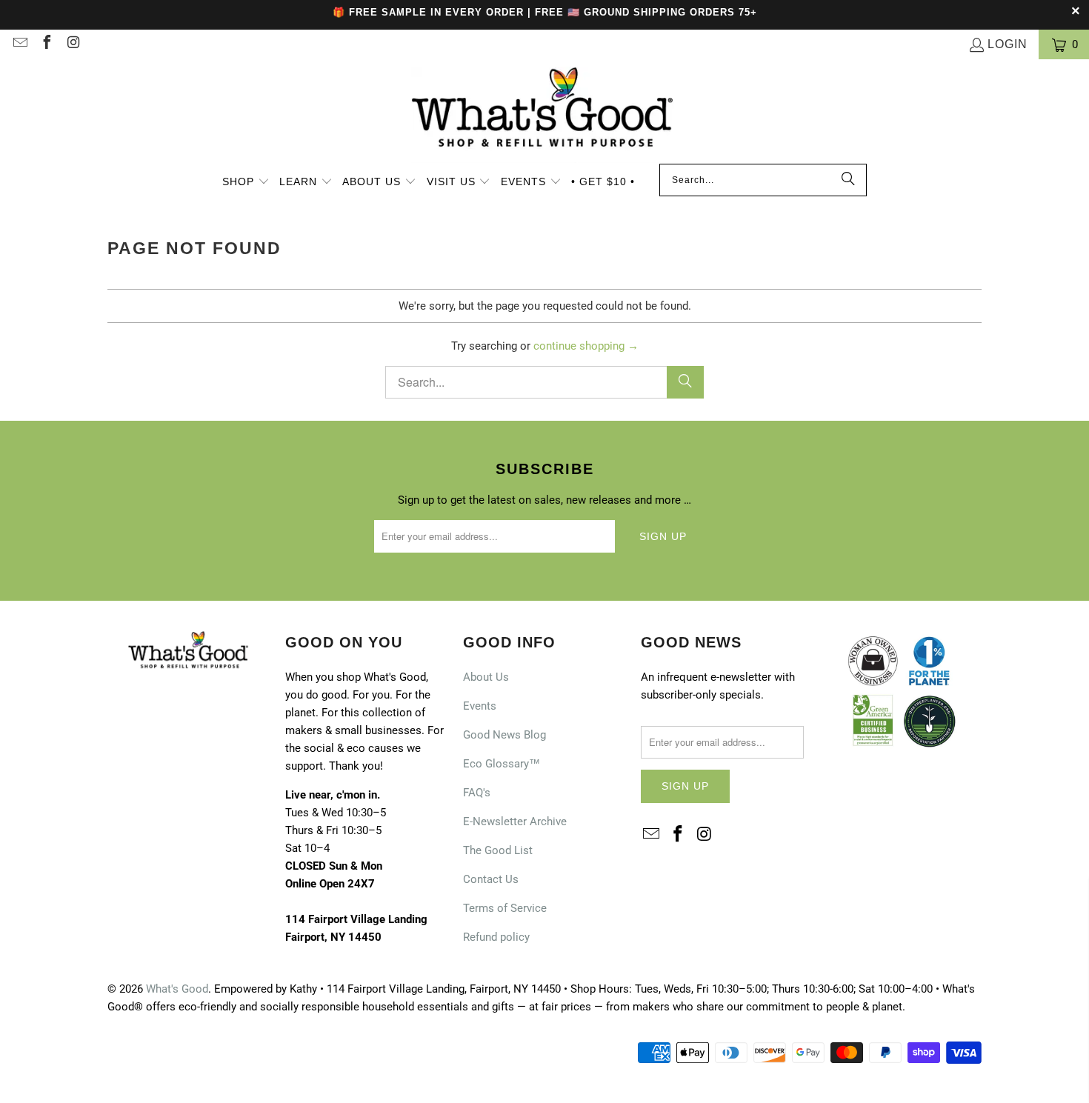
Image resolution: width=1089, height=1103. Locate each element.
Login (1008, 44)
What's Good (177, 989)
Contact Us (491, 879)
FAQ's (476, 792)
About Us (486, 677)
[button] (246, 183)
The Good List (498, 850)
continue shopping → (586, 346)
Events (479, 706)
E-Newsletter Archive (515, 821)
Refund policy (496, 937)
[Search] (848, 180)
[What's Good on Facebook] (46, 44)
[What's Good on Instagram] (72, 44)
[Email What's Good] (19, 44)
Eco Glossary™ (501, 763)
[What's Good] (544, 115)
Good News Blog (504, 735)
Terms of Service (505, 908)
